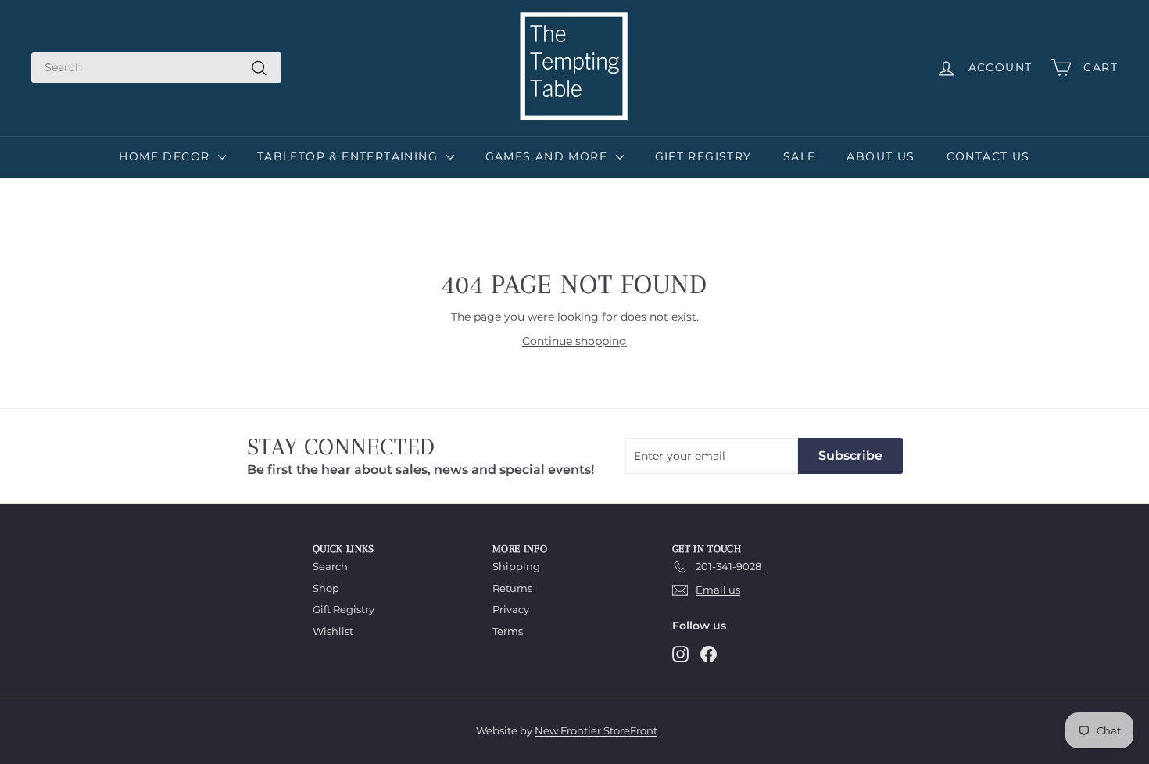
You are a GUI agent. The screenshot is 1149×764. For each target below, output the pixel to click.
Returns (512, 588)
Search (330, 566)
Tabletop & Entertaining (349, 156)
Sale (799, 156)
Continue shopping (574, 341)
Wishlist (333, 631)
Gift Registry (703, 156)
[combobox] (156, 67)
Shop (326, 588)
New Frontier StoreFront (596, 730)
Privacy (510, 609)
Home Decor (166, 156)
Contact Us (988, 156)
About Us (881, 156)
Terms (507, 631)
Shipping (516, 566)
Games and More (548, 156)
